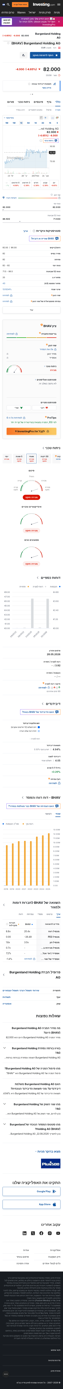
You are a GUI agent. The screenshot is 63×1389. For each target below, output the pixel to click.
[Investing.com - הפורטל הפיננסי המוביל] (44, 4)
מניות (57, 12)
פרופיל (48, 110)
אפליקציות (55, 1250)
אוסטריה (7, 1003)
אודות (26, 1250)
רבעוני (48, 813)
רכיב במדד (20, 110)
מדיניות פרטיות (54, 1360)
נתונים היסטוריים (35, 110)
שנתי (57, 813)
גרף (49, 101)
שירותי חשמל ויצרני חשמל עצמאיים (21, 990)
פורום (10, 101)
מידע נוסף (46, 88)
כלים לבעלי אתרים (51, 1263)
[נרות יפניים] (57, 117)
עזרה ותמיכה (22, 1263)
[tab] (44, 458)
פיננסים (38, 101)
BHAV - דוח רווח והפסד (43, 798)
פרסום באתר (22, 1256)
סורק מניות (45, 12)
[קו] (52, 117)
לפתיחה (28, 958)
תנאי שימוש (55, 1350)
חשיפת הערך (11, 198)
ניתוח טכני (24, 101)
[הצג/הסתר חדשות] (41, 117)
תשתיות (6, 997)
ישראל (32, 12)
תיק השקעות (54, 1256)
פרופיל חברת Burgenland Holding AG (35, 974)
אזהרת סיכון (55, 1371)
